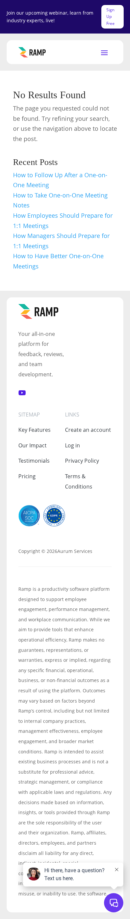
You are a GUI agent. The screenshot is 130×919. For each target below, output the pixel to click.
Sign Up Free (110, 16)
